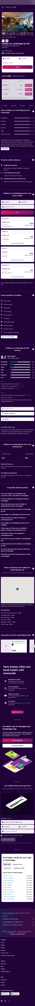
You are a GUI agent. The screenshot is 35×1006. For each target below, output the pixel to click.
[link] (17, 712)
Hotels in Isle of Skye (8, 892)
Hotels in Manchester (8, 880)
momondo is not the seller (10, 919)
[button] (3, 7)
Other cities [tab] (7, 864)
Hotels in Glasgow (8, 882)
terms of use (21, 842)
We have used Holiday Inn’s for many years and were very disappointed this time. (16, 400)
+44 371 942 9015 (7, 51)
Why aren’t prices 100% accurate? (12, 925)
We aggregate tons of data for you (12, 922)
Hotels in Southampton (9, 896)
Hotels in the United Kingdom (25, 931)
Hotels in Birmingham (8, 898)
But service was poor (9, 397)
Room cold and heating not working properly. (16, 395)
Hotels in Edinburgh (8, 878)
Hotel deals (4, 931)
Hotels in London (7, 876)
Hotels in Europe (12, 931)
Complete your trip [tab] (19, 868)
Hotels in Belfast (7, 885)
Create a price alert (24, 703)
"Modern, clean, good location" (12, 386)
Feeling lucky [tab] (7, 868)
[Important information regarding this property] (33, 446)
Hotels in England (11, 932)
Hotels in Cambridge (21, 932)
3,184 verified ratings (18, 53)
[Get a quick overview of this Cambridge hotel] (33, 111)
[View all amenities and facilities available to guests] (33, 295)
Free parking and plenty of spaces (13, 384)
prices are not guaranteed (8, 914)
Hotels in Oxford (7, 894)
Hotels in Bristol (7, 887)
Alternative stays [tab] (17, 864)
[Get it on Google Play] (5, 993)
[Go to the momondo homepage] (11, 7)
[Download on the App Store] (15, 993)
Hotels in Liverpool (8, 889)
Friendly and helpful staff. (11, 388)
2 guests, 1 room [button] (8, 63)
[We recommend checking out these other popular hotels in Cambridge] (33, 635)
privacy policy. (30, 842)
